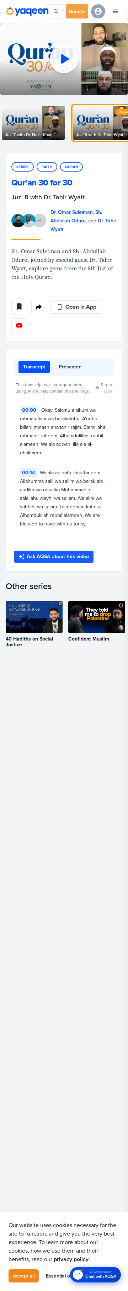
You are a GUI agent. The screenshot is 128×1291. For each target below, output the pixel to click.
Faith (47, 166)
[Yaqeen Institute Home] (27, 11)
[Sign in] (98, 11)
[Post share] (38, 307)
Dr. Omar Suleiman (71, 212)
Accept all (23, 1275)
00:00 (29, 410)
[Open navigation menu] (115, 11)
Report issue (107, 388)
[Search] (56, 11)
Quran (71, 166)
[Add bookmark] (19, 307)
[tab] (34, 367)
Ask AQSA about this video (58, 556)
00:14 (28, 472)
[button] (64, 59)
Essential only (61, 1275)
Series (22, 166)
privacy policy (71, 1259)
